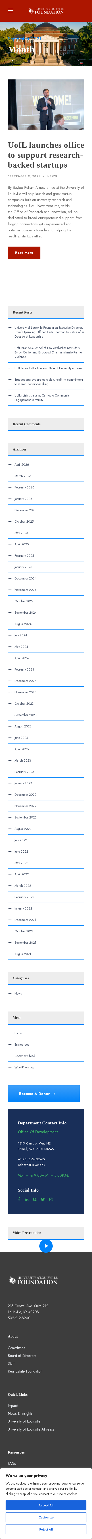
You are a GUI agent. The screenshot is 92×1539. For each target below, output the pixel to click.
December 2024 (25, 578)
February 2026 (24, 487)
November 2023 (25, 692)
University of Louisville (24, 1421)
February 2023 (24, 772)
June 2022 (21, 851)
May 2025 (21, 533)
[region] (46, 1503)
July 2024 (21, 635)
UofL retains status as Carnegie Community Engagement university (42, 397)
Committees (16, 1347)
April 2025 (22, 544)
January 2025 (23, 567)
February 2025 (24, 555)
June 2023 (21, 737)
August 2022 (23, 829)
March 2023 (23, 760)
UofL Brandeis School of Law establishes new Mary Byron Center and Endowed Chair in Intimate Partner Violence (49, 352)
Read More (24, 252)
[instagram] (51, 1199)
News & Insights (20, 1413)
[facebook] (19, 1199)
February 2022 (24, 897)
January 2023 (23, 783)
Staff (11, 1363)
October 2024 (24, 601)
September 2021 (25, 942)
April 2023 (22, 749)
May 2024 (21, 646)
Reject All (46, 1529)
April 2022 (22, 874)
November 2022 (25, 806)
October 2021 (24, 931)
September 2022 (26, 817)
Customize (46, 1517)
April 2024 (22, 658)
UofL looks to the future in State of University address (48, 368)
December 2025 (25, 510)
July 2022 (21, 840)
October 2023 (24, 703)
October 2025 (24, 521)
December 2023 (25, 681)
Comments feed (25, 1056)
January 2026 (23, 498)
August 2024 (23, 624)
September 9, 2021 (24, 176)
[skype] (34, 1199)
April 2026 (22, 464)
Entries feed (22, 1044)
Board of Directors (22, 1355)
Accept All (46, 1505)
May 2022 (21, 863)
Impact (13, 1405)
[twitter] (43, 1199)
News (52, 176)
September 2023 (26, 715)
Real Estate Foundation (25, 1371)
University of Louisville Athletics (31, 1429)
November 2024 (25, 590)
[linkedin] (26, 1199)
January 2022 (23, 908)
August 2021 (23, 954)
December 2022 (25, 794)
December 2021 (25, 920)
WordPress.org (24, 1067)
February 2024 (24, 669)
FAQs (12, 1463)
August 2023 (23, 726)
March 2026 (23, 476)
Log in (19, 1033)
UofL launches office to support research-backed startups (46, 154)
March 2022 (23, 885)
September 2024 (26, 612)
